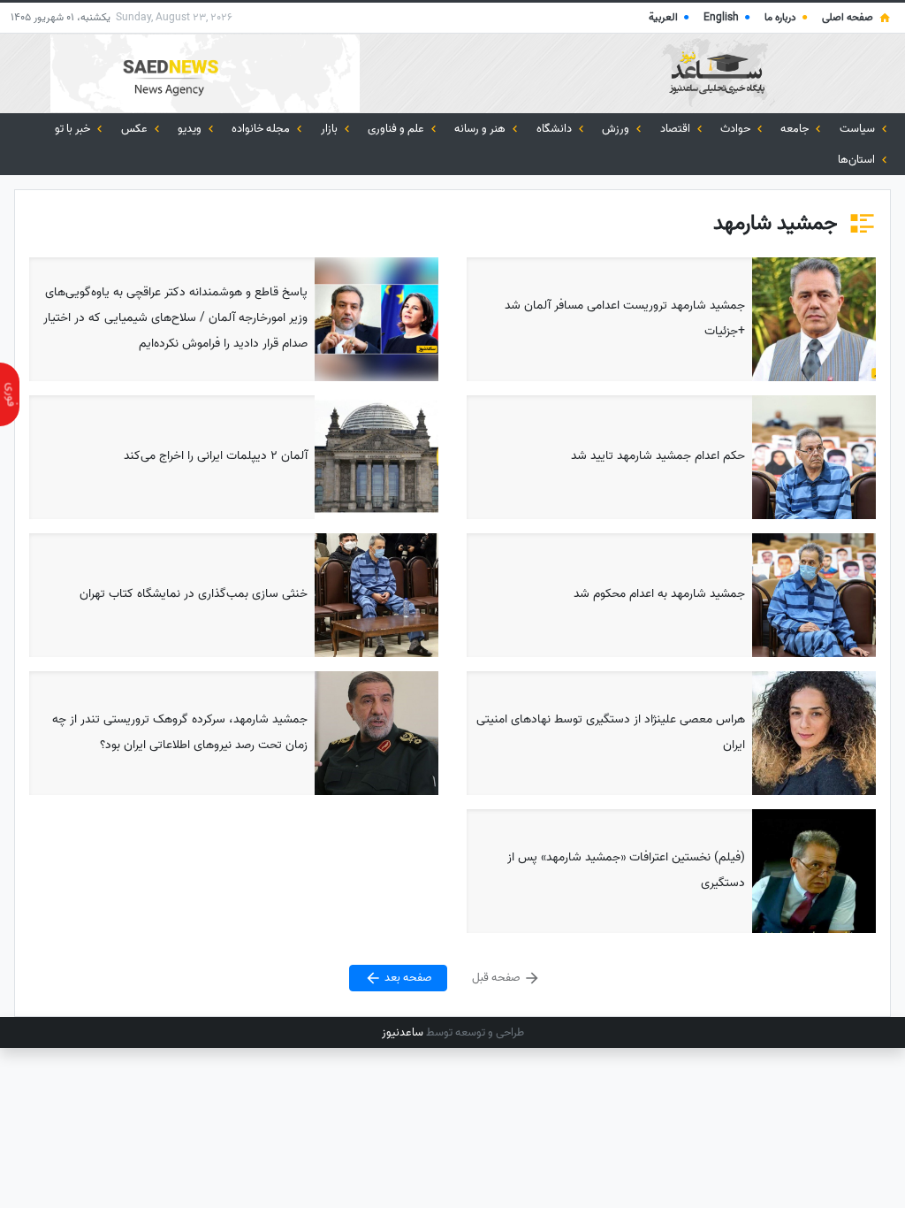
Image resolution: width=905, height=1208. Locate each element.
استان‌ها (858, 159)
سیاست (859, 128)
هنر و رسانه (481, 128)
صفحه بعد (407, 977)
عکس (135, 128)
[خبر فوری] (9, 394)
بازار (330, 128)
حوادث (736, 128)
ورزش (617, 128)
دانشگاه (555, 128)
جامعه (795, 128)
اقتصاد (676, 128)
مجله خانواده (262, 128)
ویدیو (191, 128)
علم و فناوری (397, 128)
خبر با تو (74, 128)
